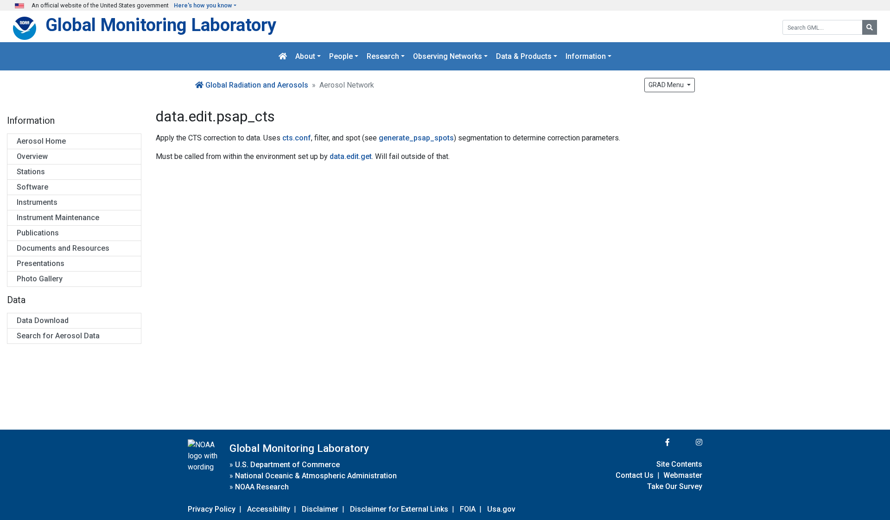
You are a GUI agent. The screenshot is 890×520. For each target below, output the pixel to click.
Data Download (43, 320)
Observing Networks (447, 56)
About (305, 56)
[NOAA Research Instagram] (687, 442)
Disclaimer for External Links (399, 509)
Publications (38, 232)
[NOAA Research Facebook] (655, 442)
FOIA (468, 509)
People (341, 56)
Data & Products (524, 56)
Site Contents (679, 464)
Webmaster (682, 475)
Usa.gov (501, 509)
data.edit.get (351, 156)
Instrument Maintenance (58, 217)
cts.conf (296, 137)
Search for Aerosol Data (58, 335)
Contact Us (635, 475)
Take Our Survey (674, 486)
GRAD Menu (666, 85)
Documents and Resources (63, 248)
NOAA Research (262, 486)
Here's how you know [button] (203, 5)
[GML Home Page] (283, 56)
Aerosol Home (41, 141)
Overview (32, 156)
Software (32, 187)
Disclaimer (320, 509)
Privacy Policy (211, 509)
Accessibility (268, 509)
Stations (31, 171)
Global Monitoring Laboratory (160, 24)
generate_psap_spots (416, 137)
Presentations (40, 263)
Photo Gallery (40, 278)
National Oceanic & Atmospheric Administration (316, 475)
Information (586, 56)
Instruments (37, 202)
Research (383, 56)
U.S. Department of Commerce (287, 464)
